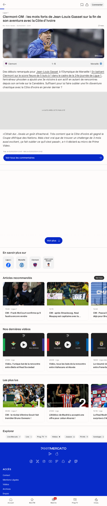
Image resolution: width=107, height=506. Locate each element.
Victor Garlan (10, 25)
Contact (6, 475)
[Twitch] (76, 461)
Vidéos (6, 484)
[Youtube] (50, 461)
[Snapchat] (63, 461)
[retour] (4, 4)
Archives (7, 489)
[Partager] (87, 4)
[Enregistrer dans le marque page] (82, 4)
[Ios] (57, 454)
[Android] (50, 454)
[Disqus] (53, 208)
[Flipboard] (57, 461)
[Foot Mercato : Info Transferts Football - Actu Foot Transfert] (53, 448)
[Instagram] (44, 461)
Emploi (6, 493)
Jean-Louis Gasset (47, 71)
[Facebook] (31, 461)
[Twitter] (37, 461)
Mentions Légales (11, 480)
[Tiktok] (69, 461)
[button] (97, 4)
